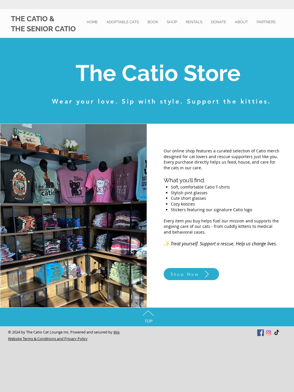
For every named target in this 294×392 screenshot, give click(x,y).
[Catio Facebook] (260, 332)
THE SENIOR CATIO (43, 28)
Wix (116, 332)
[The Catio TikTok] (276, 332)
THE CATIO (30, 18)
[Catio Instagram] (268, 332)
